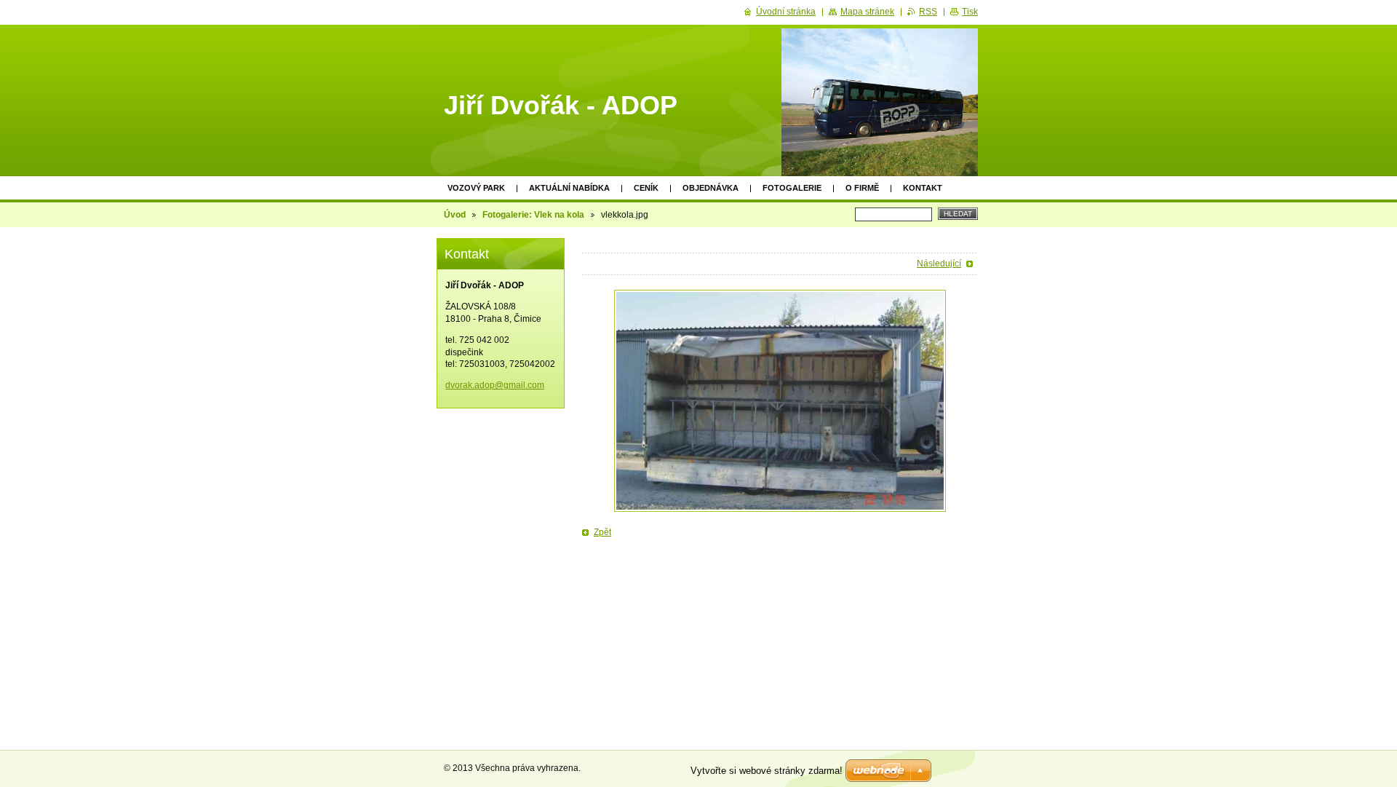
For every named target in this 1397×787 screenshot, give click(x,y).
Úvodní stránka (786, 12)
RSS (928, 12)
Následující (939, 263)
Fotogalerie (792, 187)
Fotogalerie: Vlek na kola (533, 215)
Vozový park (476, 187)
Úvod (455, 215)
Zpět (602, 532)
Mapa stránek (867, 12)
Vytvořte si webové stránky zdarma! (766, 770)
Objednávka (710, 187)
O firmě (862, 187)
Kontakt (922, 187)
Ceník (646, 187)
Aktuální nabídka (569, 187)
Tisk (970, 12)
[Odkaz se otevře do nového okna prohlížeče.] (780, 401)
